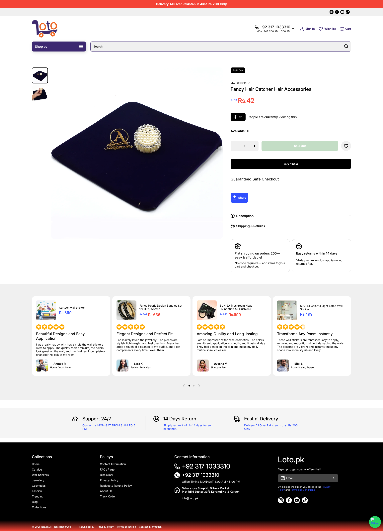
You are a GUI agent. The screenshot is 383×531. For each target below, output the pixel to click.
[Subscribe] (333, 478)
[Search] (346, 47)
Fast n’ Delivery (261, 419)
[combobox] (220, 47)
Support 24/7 (96, 419)
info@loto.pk (190, 498)
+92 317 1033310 (206, 466)
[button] (345, 29)
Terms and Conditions (302, 489)
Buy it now (291, 163)
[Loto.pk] (45, 29)
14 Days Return (179, 419)
